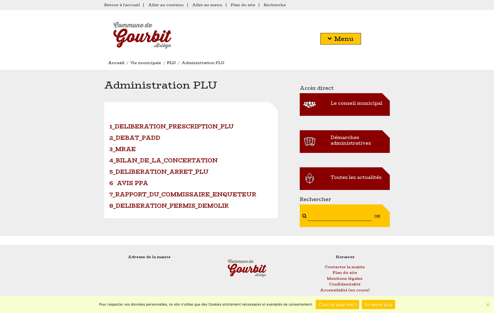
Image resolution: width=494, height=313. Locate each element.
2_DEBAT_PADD (134, 137)
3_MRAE (122, 149)
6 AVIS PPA (128, 183)
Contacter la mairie (345, 267)
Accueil (116, 63)
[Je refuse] (487, 304)
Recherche (275, 5)
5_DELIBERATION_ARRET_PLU (159, 171)
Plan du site (243, 5)
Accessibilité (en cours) (345, 290)
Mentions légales (345, 278)
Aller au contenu (166, 5)
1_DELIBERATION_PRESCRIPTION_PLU (171, 126)
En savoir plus (378, 304)
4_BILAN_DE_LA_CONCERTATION (163, 160)
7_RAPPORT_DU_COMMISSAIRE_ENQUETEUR (182, 194)
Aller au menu (207, 5)
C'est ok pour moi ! (337, 304)
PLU (171, 63)
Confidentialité (344, 284)
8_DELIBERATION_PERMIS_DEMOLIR (169, 205)
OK (377, 216)
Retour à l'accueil (122, 5)
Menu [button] (344, 39)
